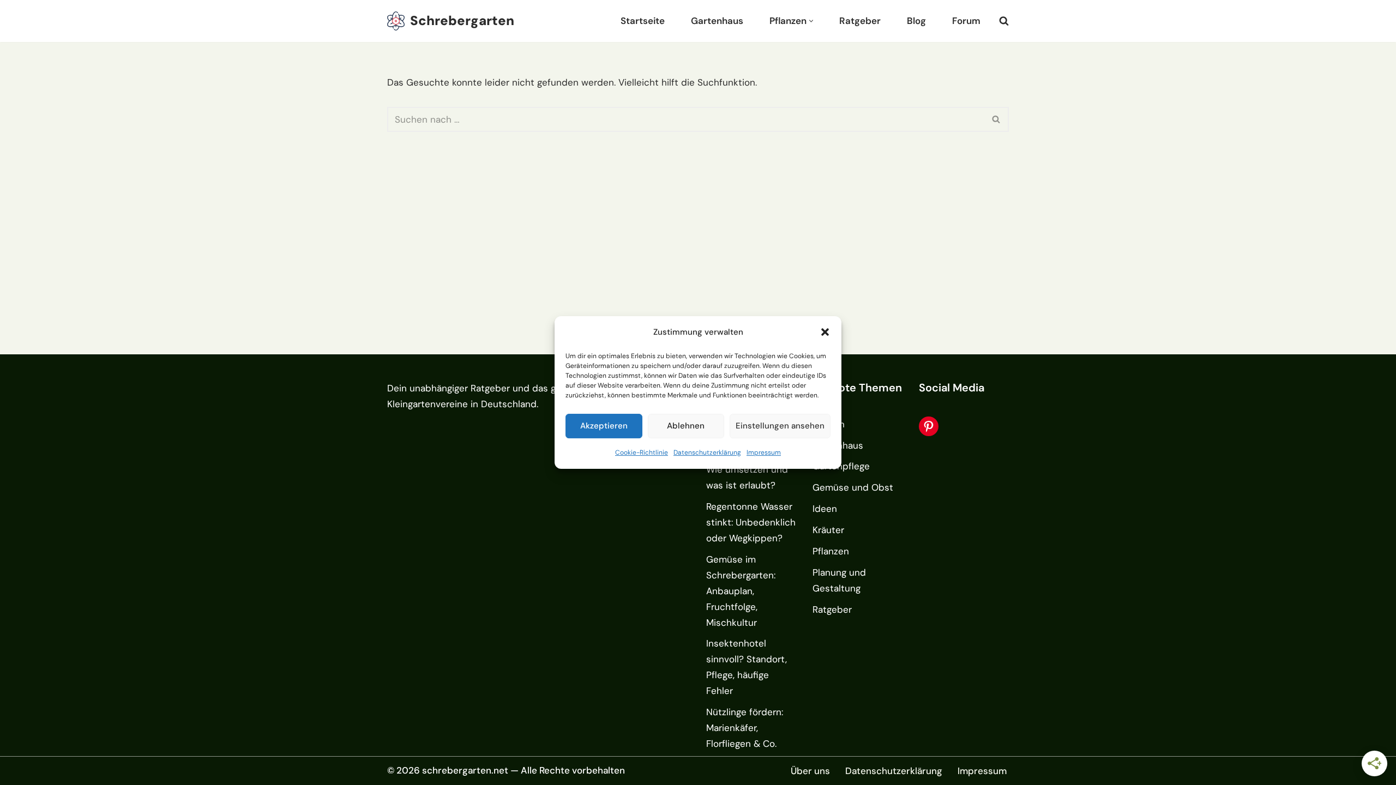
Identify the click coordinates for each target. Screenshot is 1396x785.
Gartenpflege (841, 466)
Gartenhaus (717, 21)
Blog (916, 21)
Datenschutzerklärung (707, 452)
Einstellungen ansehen (780, 426)
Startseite (643, 21)
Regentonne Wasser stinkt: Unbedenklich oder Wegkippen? (751, 522)
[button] (825, 332)
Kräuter (828, 530)
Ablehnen (686, 426)
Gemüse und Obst (853, 487)
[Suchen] (1004, 21)
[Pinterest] (928, 426)
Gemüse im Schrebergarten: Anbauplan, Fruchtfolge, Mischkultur (740, 591)
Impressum (764, 452)
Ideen (825, 509)
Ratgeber (860, 21)
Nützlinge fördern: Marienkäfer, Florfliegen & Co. (744, 728)
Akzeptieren (604, 426)
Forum (966, 21)
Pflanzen (831, 551)
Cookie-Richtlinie (641, 452)
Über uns (810, 771)
